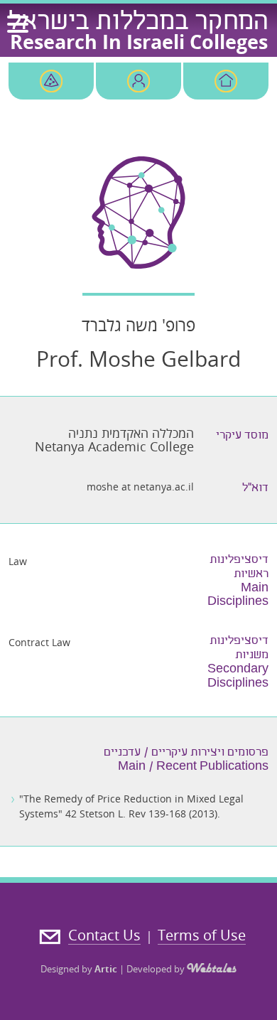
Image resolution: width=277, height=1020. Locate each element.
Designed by (78, 968)
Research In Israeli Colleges (139, 41)
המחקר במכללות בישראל (138, 23)
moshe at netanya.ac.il (140, 486)
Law (18, 561)
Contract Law (39, 642)
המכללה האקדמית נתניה (131, 432)
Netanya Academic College (114, 446)
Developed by (156, 968)
